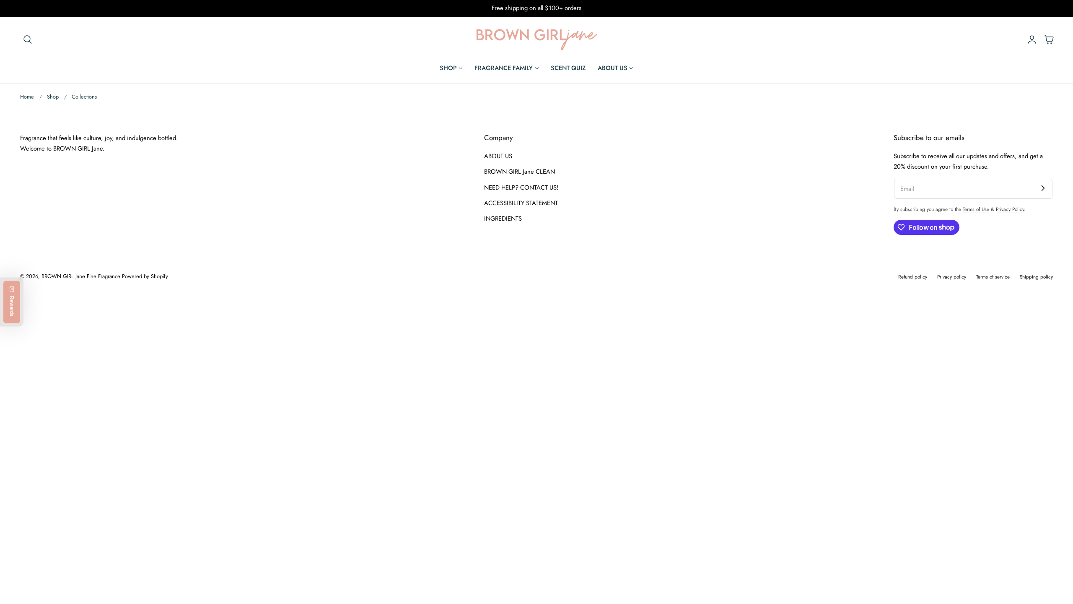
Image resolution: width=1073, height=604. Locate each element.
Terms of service (993, 276)
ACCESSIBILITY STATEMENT (521, 202)
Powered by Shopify (145, 276)
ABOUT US (498, 156)
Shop (53, 97)
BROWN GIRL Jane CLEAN (519, 171)
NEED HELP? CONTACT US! (521, 187)
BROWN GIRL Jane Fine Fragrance (80, 276)
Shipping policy (1036, 276)
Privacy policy (951, 276)
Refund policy (912, 276)
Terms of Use (977, 209)
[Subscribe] (1043, 188)
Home (27, 97)
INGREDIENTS (503, 218)
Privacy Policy (1010, 209)
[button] (27, 39)
